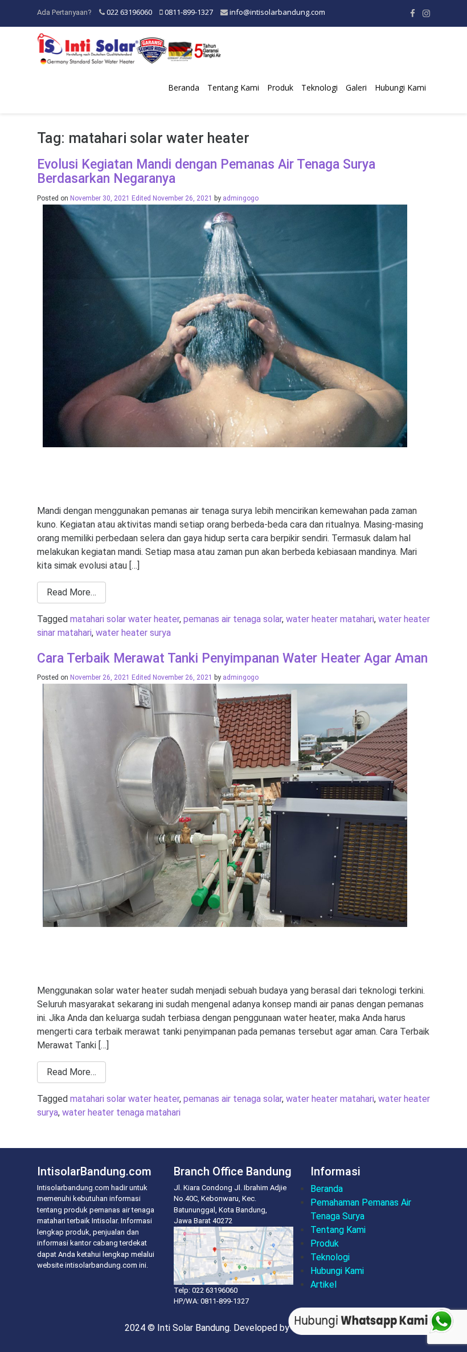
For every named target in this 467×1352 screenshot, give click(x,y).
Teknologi (319, 87)
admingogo (241, 198)
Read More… (71, 592)
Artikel (323, 1284)
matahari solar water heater (124, 619)
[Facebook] (412, 13)
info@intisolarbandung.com (277, 12)
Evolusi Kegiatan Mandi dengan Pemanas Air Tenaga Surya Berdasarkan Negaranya (206, 171)
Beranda (183, 87)
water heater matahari (330, 619)
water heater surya (133, 632)
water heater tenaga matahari (121, 1112)
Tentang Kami (233, 87)
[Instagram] (426, 13)
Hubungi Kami (400, 87)
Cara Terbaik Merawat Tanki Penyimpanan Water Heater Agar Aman (232, 658)
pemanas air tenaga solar (232, 619)
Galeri (356, 87)
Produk (280, 87)
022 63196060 (129, 12)
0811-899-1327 (189, 12)
